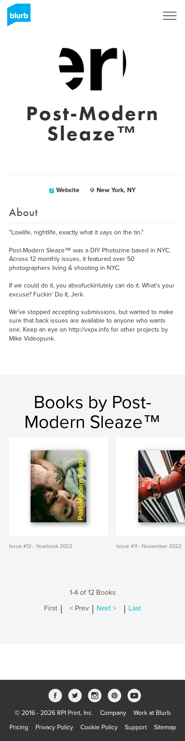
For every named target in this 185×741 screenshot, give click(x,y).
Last (134, 608)
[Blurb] (16, 17)
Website (67, 190)
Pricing (18, 727)
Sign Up (135, 15)
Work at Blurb (152, 713)
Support (136, 727)
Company (113, 713)
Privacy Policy (54, 727)
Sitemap (165, 727)
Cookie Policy (99, 727)
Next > (106, 608)
